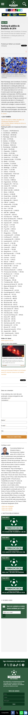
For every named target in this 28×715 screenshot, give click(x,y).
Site (2, 431)
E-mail (3, 425)
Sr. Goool (3, 113)
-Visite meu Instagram (7, 506)
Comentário (5, 400)
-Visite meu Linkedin (7, 508)
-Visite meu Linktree (6, 510)
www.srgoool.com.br (7, 340)
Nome (3, 420)
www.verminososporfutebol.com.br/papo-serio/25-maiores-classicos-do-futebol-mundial (13, 372)
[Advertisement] (14, 636)
